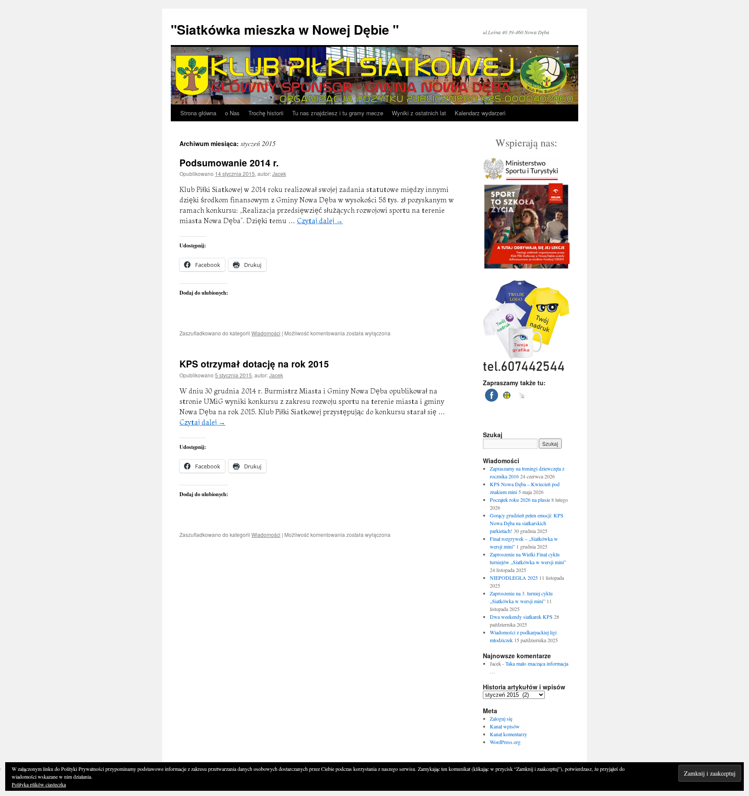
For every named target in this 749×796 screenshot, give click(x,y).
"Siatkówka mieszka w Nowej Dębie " (285, 29)
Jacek (279, 173)
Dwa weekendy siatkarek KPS (521, 616)
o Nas (232, 113)
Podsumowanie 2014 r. (229, 162)
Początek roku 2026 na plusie (520, 499)
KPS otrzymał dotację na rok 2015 (254, 363)
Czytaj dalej (320, 220)
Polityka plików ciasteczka (39, 784)
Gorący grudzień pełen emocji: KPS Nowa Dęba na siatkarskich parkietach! (526, 523)
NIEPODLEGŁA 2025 (514, 577)
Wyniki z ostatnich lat (419, 113)
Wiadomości (265, 333)
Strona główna (198, 113)
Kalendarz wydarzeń (480, 113)
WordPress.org (505, 741)
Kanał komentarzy (508, 734)
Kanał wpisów (505, 726)
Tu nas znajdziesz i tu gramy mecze (337, 113)
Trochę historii (265, 113)
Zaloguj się (501, 718)
